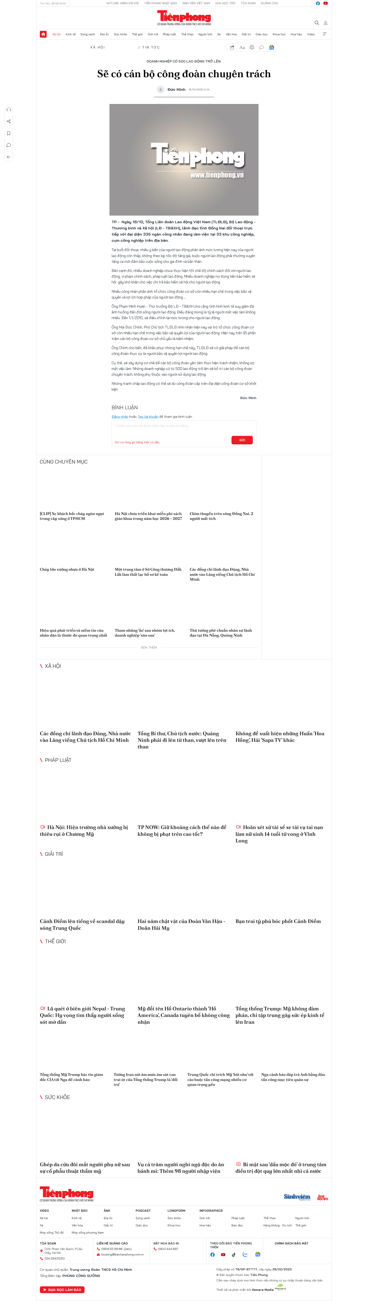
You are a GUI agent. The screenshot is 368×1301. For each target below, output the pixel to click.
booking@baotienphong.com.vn (122, 1254)
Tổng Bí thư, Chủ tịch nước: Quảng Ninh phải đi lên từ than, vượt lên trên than (182, 740)
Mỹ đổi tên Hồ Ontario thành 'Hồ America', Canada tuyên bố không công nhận (184, 1015)
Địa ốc (104, 34)
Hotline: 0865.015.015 (122, 3)
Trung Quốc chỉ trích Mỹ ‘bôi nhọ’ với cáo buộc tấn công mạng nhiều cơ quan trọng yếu (220, 1079)
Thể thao (187, 34)
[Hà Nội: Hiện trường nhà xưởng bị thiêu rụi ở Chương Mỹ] (86, 794)
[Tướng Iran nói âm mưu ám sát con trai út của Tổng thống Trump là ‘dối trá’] (147, 1050)
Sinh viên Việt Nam (196, 3)
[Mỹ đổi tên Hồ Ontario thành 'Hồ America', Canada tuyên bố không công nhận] (184, 976)
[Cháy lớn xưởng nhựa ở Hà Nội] (74, 544)
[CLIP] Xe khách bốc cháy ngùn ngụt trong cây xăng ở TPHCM (72, 516)
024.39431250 (55, 1258)
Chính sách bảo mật (291, 1243)
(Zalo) (128, 1249)
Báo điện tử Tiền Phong (184, 18)
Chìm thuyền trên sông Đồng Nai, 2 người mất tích (221, 516)
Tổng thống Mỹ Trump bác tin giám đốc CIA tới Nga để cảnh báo (71, 1077)
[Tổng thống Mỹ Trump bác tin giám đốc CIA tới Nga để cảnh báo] (73, 1050)
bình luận (261, 47)
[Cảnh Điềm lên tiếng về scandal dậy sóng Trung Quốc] (86, 888)
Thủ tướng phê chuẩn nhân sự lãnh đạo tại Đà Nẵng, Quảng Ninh (221, 633)
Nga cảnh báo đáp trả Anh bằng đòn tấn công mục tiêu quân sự (293, 1077)
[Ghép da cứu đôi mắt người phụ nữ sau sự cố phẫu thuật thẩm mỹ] (86, 1131)
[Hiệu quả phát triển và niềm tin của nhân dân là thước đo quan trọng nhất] (74, 605)
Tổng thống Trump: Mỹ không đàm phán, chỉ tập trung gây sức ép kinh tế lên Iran (280, 1015)
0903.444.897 (168, 1249)
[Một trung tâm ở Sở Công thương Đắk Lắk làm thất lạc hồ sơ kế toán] (149, 544)
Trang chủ (43, 34)
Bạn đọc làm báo (64, 1290)
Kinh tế (71, 34)
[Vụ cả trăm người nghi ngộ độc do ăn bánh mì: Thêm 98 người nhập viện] (184, 1131)
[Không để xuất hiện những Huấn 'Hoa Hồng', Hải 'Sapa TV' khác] (282, 700)
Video (311, 34)
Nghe (8, 109)
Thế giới (137, 34)
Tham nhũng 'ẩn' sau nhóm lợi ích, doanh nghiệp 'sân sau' (145, 633)
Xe (219, 34)
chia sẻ (232, 47)
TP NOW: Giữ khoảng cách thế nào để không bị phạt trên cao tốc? (182, 830)
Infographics (211, 1211)
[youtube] (325, 3)
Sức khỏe (120, 34)
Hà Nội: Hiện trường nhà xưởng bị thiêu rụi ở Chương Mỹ (84, 830)
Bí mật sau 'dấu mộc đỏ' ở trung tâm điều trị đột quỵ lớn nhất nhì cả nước (281, 1167)
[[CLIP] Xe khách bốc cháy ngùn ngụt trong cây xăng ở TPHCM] (74, 489)
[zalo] (247, 1254)
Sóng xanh (87, 34)
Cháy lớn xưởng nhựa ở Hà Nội (67, 569)
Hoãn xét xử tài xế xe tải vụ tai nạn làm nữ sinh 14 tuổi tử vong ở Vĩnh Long (279, 834)
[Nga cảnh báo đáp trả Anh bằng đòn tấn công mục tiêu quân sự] (294, 1050)
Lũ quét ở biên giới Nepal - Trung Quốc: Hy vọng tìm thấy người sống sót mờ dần (82, 1015)
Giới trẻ (153, 34)
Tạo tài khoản (148, 416)
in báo (252, 47)
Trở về (8, 157)
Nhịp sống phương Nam (88, 1232)
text (242, 47)
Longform (176, 1211)
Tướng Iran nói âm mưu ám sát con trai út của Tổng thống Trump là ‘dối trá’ (146, 1079)
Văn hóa (231, 34)
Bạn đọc (237, 1225)
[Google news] (259, 1254)
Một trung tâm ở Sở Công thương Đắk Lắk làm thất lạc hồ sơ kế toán (148, 572)
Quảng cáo (269, 3)
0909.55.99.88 (111, 1249)
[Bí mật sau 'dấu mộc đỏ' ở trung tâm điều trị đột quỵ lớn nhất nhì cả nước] (282, 1131)
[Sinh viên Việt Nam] (297, 1198)
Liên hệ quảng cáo (112, 1243)
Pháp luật (169, 34)
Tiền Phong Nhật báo (160, 3)
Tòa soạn (248, 3)
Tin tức (151, 47)
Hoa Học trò (225, 3)
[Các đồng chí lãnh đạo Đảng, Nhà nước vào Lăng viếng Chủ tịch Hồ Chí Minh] (224, 544)
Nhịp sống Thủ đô (52, 1232)
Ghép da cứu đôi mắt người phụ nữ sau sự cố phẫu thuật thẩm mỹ (85, 1167)
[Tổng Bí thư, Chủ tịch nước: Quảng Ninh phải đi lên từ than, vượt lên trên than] (184, 700)
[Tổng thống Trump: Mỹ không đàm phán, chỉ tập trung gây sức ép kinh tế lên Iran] (282, 976)
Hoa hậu (296, 34)
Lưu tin (8, 133)
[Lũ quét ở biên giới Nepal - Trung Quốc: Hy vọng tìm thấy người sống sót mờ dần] (86, 976)
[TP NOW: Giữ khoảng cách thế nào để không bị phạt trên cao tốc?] (184, 794)
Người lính (205, 34)
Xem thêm (324, 34)
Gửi (242, 440)
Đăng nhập (120, 416)
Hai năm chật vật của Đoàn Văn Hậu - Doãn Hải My (181, 924)
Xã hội (56, 34)
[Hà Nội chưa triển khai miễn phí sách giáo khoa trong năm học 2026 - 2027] (149, 489)
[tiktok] (236, 1254)
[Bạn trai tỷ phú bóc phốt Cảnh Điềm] (282, 888)
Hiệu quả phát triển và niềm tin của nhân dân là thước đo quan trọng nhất (73, 633)
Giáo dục (262, 34)
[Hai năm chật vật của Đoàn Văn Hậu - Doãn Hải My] (184, 888)
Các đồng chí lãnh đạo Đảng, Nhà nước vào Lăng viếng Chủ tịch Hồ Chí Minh (222, 574)
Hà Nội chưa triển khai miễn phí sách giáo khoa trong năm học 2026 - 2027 (148, 516)
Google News (271, 47)
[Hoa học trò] (322, 1198)
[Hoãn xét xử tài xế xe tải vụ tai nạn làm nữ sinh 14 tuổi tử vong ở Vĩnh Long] (282, 794)
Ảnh (107, 1211)
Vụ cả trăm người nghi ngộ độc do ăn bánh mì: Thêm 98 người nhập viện (181, 1167)
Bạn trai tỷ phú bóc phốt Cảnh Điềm (278, 921)
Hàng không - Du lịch (277, 1225)
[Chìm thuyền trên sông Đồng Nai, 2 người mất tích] (224, 489)
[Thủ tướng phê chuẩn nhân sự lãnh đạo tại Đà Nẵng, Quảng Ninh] (224, 605)
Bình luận (8, 145)
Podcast (143, 1211)
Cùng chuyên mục (64, 461)
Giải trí (246, 34)
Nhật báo (80, 1211)
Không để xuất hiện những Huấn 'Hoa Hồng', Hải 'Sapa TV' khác (280, 736)
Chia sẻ (8, 121)
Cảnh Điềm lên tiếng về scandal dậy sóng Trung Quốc (82, 924)
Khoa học (279, 34)
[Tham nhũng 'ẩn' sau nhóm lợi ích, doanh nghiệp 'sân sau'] (149, 605)
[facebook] (318, 3)
